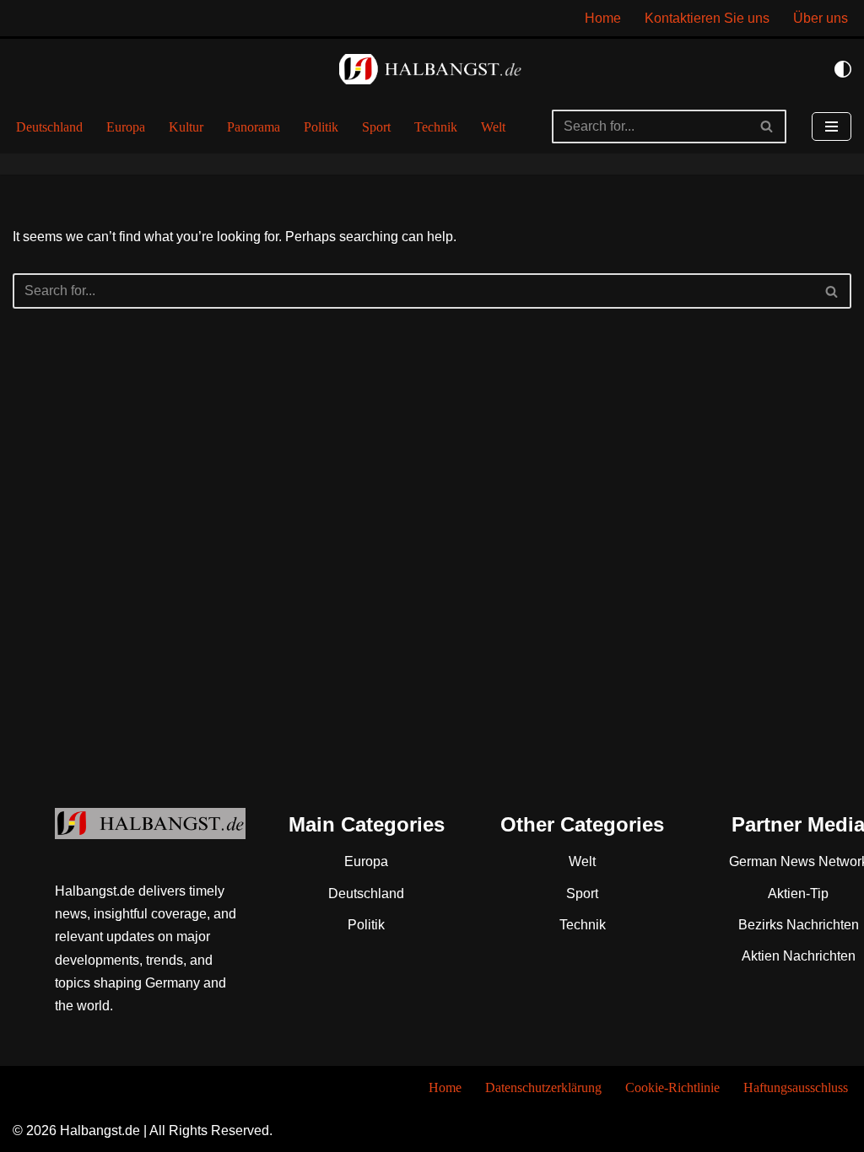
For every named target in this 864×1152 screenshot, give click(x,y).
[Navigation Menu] (831, 126)
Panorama (253, 127)
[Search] (767, 126)
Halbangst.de (100, 1130)
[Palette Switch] (842, 69)
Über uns (820, 18)
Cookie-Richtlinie (672, 1087)
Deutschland (49, 127)
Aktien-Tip (798, 893)
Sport (376, 127)
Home (603, 18)
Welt (493, 127)
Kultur (186, 127)
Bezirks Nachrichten (798, 925)
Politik (321, 127)
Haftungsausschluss (795, 1087)
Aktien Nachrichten (799, 956)
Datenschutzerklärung (543, 1087)
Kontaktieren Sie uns (707, 18)
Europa (125, 127)
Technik (435, 127)
